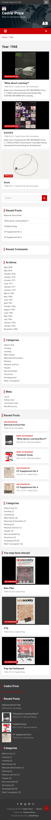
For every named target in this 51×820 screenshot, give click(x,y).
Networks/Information (13, 358)
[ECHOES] (25, 115)
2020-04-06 (9, 428)
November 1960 (11, 329)
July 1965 (8, 319)
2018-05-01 (21, 442)
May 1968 (8, 296)
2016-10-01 (21, 458)
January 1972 (9, 277)
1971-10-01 (21, 491)
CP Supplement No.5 (13, 232)
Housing (7, 348)
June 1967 (8, 300)
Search (44, 198)
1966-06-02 (9, 632)
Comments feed (11, 403)
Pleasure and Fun (11, 364)
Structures (8, 374)
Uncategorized (11, 76)
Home (39, 809)
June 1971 (8, 283)
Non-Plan (9, 588)
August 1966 (9, 309)
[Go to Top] (46, 808)
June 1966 (8, 313)
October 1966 (10, 306)
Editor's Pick (9, 345)
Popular (8, 176)
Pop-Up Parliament (14, 668)
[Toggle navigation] (5, 31)
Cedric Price (13, 13)
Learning (7, 351)
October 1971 (10, 280)
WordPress (34, 816)
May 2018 (8, 270)
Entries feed (9, 400)
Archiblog (19, 428)
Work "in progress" (12, 381)
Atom (7, 182)
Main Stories (9, 355)
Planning (7, 361)
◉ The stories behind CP (12, 692)
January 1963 (9, 326)
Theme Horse (29, 812)
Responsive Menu (46, 2)
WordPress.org (10, 406)
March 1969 (9, 293)
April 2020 (8, 267)
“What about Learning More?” (16, 221)
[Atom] (25, 165)
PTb (6, 628)
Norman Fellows (34, 442)
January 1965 (9, 322)
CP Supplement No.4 (13, 237)
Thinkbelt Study (10, 226)
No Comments (32, 87)
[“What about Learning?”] (25, 66)
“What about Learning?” (16, 83)
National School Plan (13, 215)
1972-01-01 (21, 474)
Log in (6, 396)
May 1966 (8, 316)
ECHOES (8, 132)
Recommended (10, 371)
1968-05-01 (9, 87)
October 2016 (10, 274)
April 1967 (8, 303)
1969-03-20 (9, 592)
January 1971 (9, 287)
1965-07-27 (9, 672)
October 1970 (10, 290)
